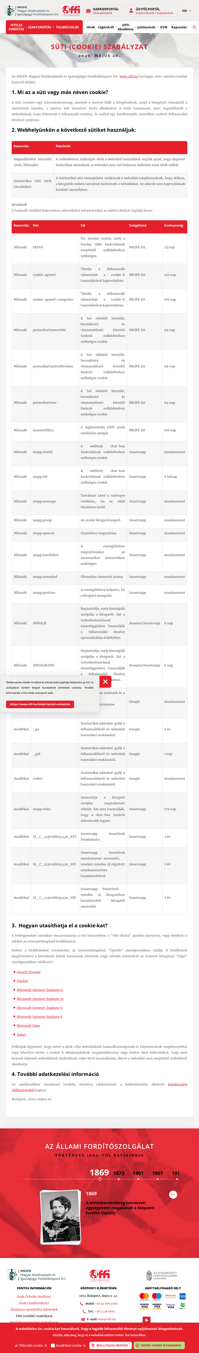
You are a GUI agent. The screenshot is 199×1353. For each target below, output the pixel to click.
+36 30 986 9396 (106, 1303)
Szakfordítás (39, 27)
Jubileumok (146, 27)
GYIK (164, 27)
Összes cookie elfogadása (161, 1345)
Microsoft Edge (28, 1026)
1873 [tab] (118, 1173)
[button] (186, 11)
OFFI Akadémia (126, 27)
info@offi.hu (107, 1319)
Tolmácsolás (67, 27)
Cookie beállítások (146, 1320)
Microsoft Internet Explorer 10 (40, 999)
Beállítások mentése (112, 1345)
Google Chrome (29, 972)
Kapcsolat (179, 27)
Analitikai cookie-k (71, 1345)
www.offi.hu (129, 76)
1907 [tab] (157, 1173)
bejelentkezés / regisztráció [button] (154, 13)
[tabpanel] (101, 1219)
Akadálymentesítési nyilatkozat (34, 1322)
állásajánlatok (102, 13)
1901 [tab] (138, 1173)
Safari (21, 1035)
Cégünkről (106, 27)
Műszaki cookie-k (33, 1345)
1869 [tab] (99, 1172)
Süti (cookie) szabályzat (34, 1316)
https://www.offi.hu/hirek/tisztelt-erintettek (40, 704)
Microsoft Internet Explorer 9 (39, 1008)
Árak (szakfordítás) (34, 1303)
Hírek (91, 27)
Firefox (22, 981)
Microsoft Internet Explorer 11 (40, 990)
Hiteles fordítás (16, 27)
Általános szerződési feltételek (34, 1309)
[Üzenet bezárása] (105, 681)
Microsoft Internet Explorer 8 (39, 1017)
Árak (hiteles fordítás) (34, 1296)
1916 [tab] (177, 1173)
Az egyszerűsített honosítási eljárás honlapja (162, 1275)
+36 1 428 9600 (105, 1311)
